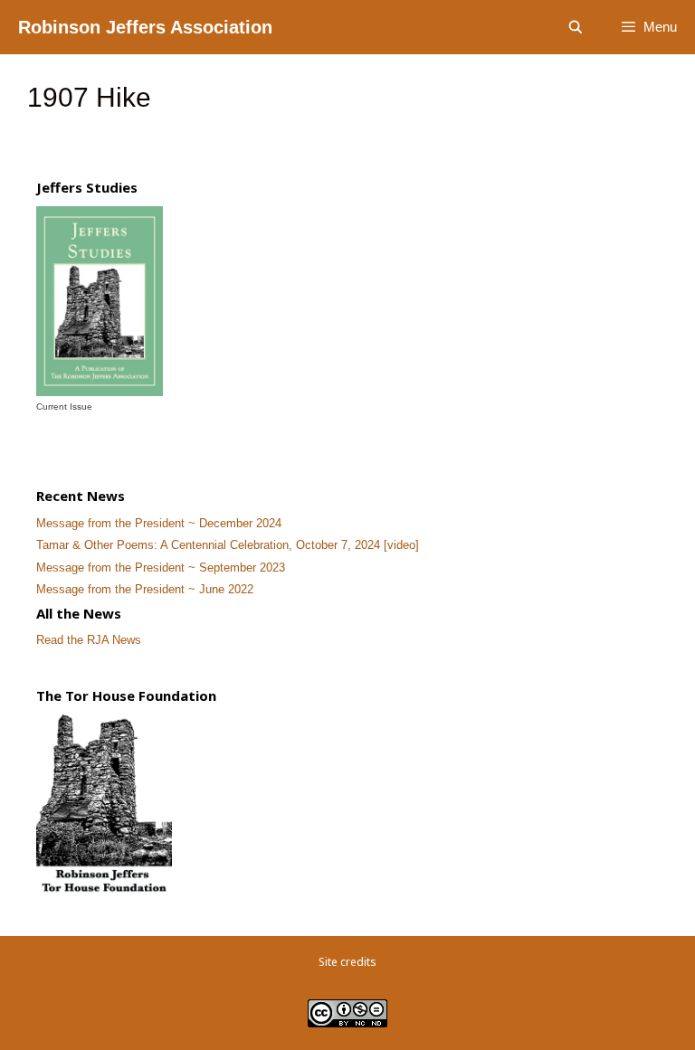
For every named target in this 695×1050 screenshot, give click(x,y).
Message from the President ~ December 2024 (158, 523)
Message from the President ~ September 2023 (160, 567)
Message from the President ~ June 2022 (144, 589)
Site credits (347, 962)
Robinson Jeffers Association (145, 27)
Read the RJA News (88, 640)
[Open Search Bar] (575, 27)
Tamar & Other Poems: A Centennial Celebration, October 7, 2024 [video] (227, 545)
